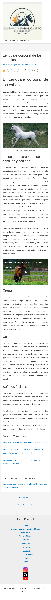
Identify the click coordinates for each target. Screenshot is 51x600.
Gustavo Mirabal (25, 536)
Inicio (25, 525)
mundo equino (27, 555)
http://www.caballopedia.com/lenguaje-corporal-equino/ (25, 442)
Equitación (26, 551)
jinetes (27, 562)
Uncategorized (14, 65)
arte (27, 558)
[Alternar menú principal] (47, 21)
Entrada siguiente (25, 505)
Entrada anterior (25, 498)
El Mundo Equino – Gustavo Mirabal (25, 529)
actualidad (27, 547)
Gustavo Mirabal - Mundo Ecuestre (16, 41)
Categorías (25, 543)
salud (5, 65)
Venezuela (25, 533)
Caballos (25, 540)
